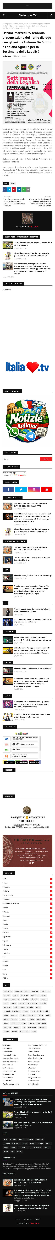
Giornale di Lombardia (11, 1058)
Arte (27, 879)
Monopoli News (34, 1071)
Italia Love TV (27, 15)
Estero (13, 1003)
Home (18, 1219)
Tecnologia (41, 1023)
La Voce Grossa (8, 1068)
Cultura (27, 891)
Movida (14, 1015)
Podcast (27, 916)
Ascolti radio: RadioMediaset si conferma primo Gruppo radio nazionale (32, 715)
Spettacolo (27, 937)
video (27, 978)
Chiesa (27, 883)
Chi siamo (27, 1219)
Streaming (27, 945)
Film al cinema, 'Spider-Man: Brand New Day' (33, 575)
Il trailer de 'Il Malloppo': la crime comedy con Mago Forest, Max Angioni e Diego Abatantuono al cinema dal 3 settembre (32, 650)
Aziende (7, 995)
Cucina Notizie (8, 1051)
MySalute (31, 1074)
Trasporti (7, 1027)
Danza (6, 999)
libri (27, 974)
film (27, 970)
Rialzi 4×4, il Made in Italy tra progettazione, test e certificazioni (33, 1123)
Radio (27, 924)
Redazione (7, 56)
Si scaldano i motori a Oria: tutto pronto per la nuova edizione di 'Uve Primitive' (31, 254)
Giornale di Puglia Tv (11, 1061)
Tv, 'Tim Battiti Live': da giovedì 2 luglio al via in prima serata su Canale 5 (33, 620)
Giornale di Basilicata (36, 1055)
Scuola (22, 1019)
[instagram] (34, 489)
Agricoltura (8, 991)
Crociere (27, 887)
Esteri (6, 1003)
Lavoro (25, 1011)
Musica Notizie (8, 1074)
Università (32, 1027)
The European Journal (11, 1084)
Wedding (42, 1027)
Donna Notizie (33, 1051)
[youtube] (46, 489)
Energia (43, 999)
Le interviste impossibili (39, 1011)
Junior (38, 1007)
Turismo (27, 953)
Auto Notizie (7, 1048)
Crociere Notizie (34, 1048)
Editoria (25, 999)
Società (31, 1019)
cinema (27, 961)
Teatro (27, 949)
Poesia (27, 920)
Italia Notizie (33, 1064)
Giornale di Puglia (35, 1058)
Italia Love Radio (27, 1007)
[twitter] (21, 489)
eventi (15, 24)
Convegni (24, 995)
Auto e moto (45, 991)
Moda (27, 908)
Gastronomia (27, 895)
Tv (27, 957)
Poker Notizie (8, 1077)
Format (21, 1003)
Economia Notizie (9, 1055)
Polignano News (34, 1077)
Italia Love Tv (8, 1064)
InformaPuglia (33, 1061)
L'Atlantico (32, 1068)
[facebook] (8, 489)
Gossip (43, 1003)
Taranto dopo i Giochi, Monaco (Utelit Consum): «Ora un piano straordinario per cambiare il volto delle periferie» (32, 1101)
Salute (27, 928)
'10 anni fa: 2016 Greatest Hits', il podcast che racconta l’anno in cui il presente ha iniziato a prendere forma (32, 704)
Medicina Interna (9, 1071)
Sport (27, 941)
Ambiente (18, 991)
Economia (15, 999)
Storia (13, 1023)
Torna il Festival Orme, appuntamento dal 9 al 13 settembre (33, 244)
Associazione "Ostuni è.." (37, 1045)
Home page (7, 24)
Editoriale (34, 999)
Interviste (27, 899)
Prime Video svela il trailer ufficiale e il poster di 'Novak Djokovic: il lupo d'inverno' (32, 638)
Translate (22, 475)
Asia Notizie (7, 1045)
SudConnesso (33, 1081)
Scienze (27, 932)
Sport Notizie (8, 1081)
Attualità (35, 991)
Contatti (37, 1219)
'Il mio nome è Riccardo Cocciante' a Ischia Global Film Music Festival (32, 610)
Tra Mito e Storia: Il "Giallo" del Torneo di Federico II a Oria (32, 558)
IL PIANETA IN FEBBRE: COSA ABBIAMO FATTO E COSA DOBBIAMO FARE (30, 504)
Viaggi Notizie (33, 1084)
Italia (16, 1007)
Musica (27, 912)
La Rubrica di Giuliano (27, 904)
